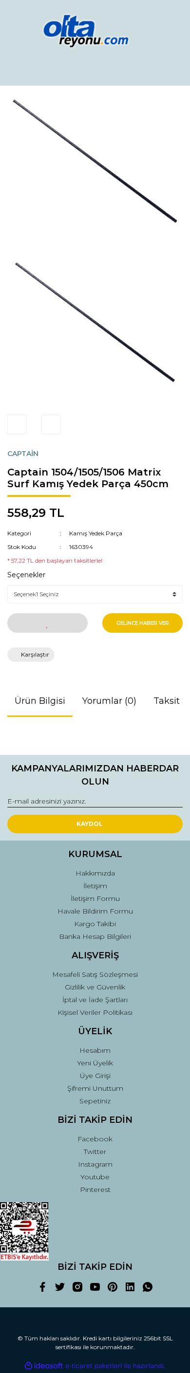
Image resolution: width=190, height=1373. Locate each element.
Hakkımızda (95, 873)
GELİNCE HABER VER (142, 623)
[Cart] (171, 69)
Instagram (95, 1164)
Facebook (95, 1139)
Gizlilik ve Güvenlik (95, 987)
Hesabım (95, 1050)
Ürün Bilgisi (40, 701)
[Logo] (95, 31)
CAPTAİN (22, 453)
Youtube (95, 1176)
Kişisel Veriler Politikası (95, 1012)
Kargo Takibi (95, 923)
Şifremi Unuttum (95, 1088)
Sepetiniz (95, 1101)
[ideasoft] (43, 1366)
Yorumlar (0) (109, 701)
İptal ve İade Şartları (95, 999)
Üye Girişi (95, 1075)
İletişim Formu (95, 898)
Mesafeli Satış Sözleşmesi (95, 974)
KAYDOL (89, 823)
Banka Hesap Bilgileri (95, 936)
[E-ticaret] (93, 1366)
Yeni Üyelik (95, 1063)
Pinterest (95, 1189)
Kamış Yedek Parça (95, 533)
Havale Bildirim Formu (95, 911)
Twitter (95, 1151)
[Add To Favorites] (47, 623)
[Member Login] (95, 69)
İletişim (95, 885)
